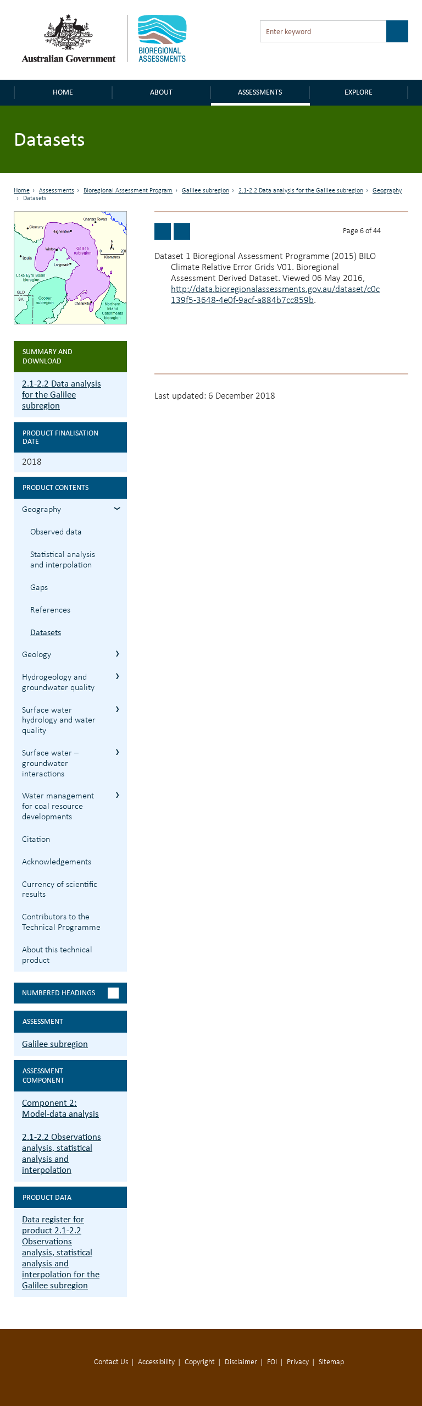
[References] (162, 231)
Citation (36, 839)
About (161, 92)
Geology (36, 654)
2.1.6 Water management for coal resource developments (117, 794)
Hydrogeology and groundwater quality (58, 682)
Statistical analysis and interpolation (62, 560)
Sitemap (331, 1362)
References (50, 610)
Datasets (45, 632)
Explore (359, 92)
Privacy (298, 1362)
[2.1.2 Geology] (182, 231)
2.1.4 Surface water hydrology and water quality (117, 709)
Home (63, 92)
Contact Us (111, 1362)
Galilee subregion (205, 191)
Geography (387, 191)
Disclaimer (241, 1362)
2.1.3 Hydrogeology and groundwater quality (117, 676)
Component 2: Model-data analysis (60, 1108)
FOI (272, 1362)
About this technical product (57, 955)
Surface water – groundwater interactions (50, 764)
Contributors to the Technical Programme (61, 922)
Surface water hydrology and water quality (59, 721)
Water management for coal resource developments (58, 806)
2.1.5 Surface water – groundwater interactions (117, 752)
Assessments (260, 92)
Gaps (39, 587)
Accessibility (156, 1362)
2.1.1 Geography (117, 508)
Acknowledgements (56, 862)
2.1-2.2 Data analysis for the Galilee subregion (300, 191)
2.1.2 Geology (117, 653)
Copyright (200, 1362)
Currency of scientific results (59, 890)
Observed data (56, 532)
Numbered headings (58, 992)
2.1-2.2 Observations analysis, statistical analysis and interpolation (61, 1153)
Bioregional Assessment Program (128, 191)
